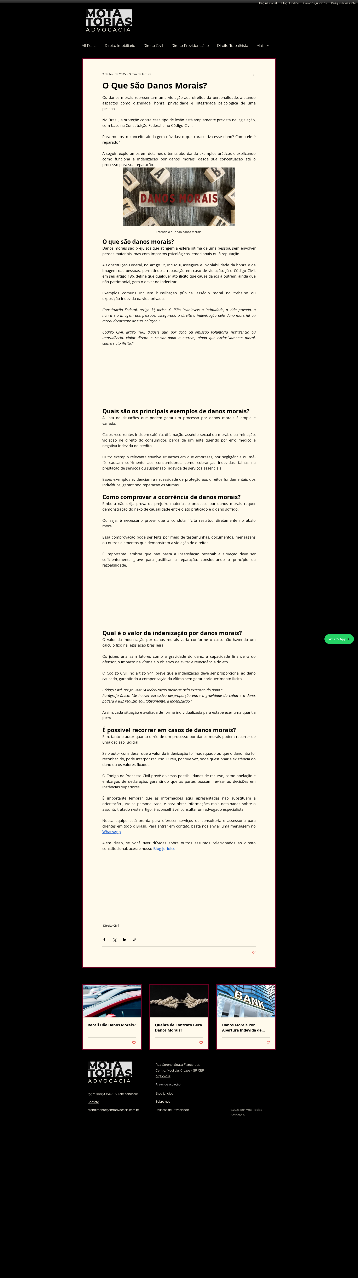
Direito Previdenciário (190, 45)
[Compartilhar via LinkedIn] (125, 940)
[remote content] (179, 377)
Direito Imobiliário (120, 45)
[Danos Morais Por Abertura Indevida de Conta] (246, 1001)
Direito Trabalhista (232, 45)
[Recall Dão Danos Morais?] (112, 1001)
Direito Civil (153, 45)
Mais (260, 45)
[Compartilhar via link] (135, 940)
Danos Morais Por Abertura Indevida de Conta (242, 1027)
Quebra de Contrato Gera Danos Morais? (178, 1027)
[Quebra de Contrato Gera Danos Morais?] (179, 1001)
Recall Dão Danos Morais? (112, 1025)
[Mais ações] (253, 74)
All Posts (89, 45)
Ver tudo (270, 976)
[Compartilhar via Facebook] (104, 940)
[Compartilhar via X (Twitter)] (114, 940)
